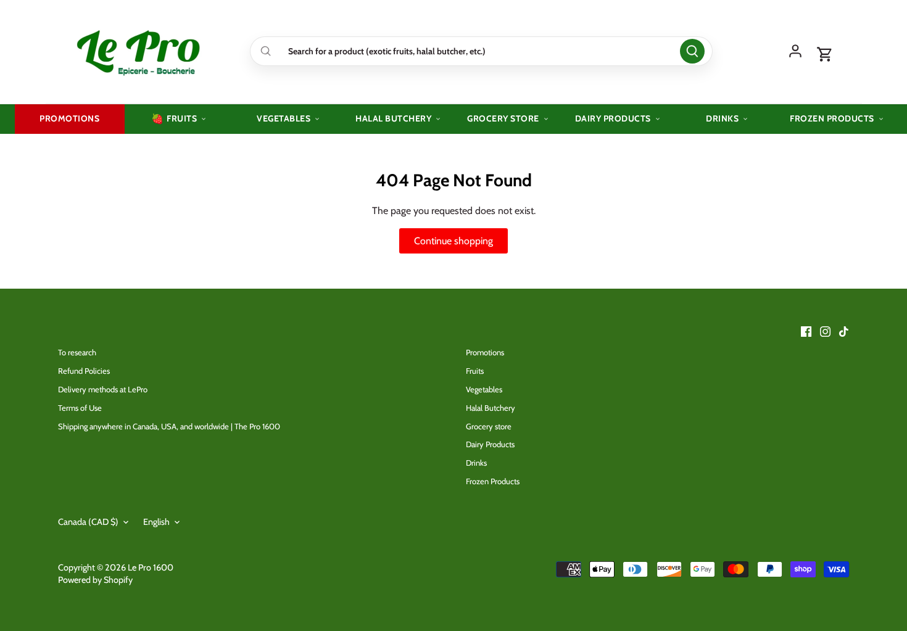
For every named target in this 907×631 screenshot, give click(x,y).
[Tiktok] (844, 331)
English (156, 522)
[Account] (795, 51)
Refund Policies (84, 371)
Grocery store (488, 426)
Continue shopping (453, 241)
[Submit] (692, 51)
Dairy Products (490, 444)
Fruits (475, 371)
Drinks (476, 463)
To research (77, 352)
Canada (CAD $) (88, 522)
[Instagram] (825, 331)
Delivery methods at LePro (102, 389)
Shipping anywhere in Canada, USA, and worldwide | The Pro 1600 (169, 426)
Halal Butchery (490, 408)
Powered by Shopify (95, 579)
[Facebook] (806, 331)
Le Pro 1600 (150, 567)
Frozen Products (493, 481)
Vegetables (484, 389)
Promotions (485, 352)
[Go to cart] (825, 54)
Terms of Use (80, 408)
